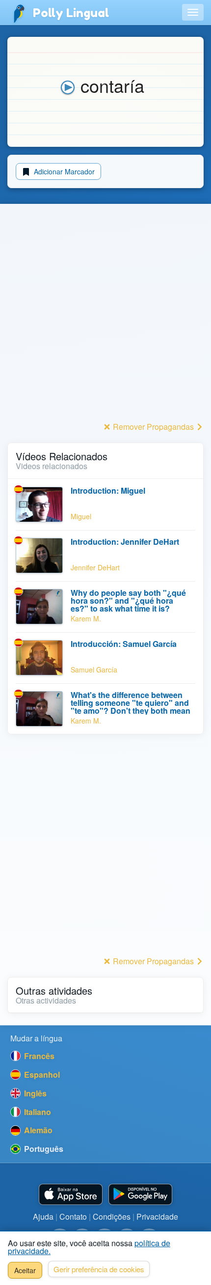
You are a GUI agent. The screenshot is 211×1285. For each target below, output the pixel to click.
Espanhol (41, 1074)
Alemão (37, 1130)
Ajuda (43, 1216)
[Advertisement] (105, 313)
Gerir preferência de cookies (98, 1269)
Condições (112, 1216)
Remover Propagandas (153, 426)
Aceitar (25, 1270)
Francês (38, 1056)
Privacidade (157, 1216)
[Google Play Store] (140, 1194)
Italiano (36, 1111)
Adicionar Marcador (63, 171)
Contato (73, 1216)
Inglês (34, 1093)
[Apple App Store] (71, 1194)
